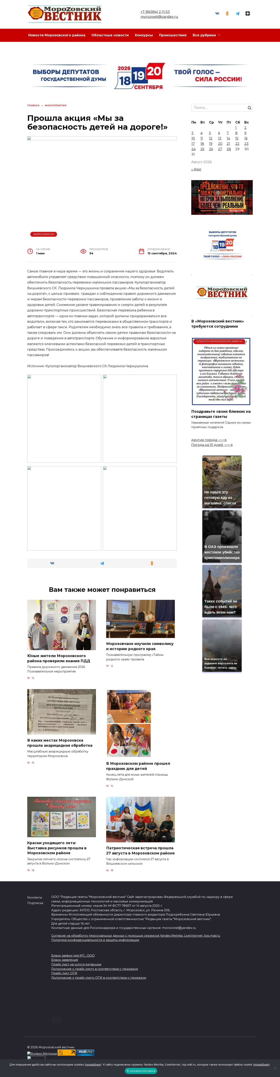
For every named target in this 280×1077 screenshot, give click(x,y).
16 (245, 138)
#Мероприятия (44, 234)
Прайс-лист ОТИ (64, 973)
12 (210, 138)
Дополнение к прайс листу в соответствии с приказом (94, 969)
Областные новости (110, 35)
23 (246, 144)
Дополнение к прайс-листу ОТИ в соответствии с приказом (98, 978)
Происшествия (173, 35)
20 (220, 144)
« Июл (196, 169)
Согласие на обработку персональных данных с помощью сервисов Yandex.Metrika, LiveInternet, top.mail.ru (135, 936)
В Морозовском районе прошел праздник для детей (138, 766)
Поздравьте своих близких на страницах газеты (221, 414)
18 (202, 144)
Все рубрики (204, 35)
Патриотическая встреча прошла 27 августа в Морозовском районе (140, 850)
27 (220, 149)
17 (193, 144)
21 (228, 144)
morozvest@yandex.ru (159, 17)
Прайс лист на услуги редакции (76, 964)
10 (193, 138)
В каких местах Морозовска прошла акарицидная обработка (59, 743)
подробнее (93, 1064)
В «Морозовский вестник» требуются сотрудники (217, 323)
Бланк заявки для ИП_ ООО (73, 955)
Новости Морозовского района (56, 35)
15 (236, 138)
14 (228, 138)
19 (210, 144)
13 (219, 138)
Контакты (34, 897)
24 (193, 149)
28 (229, 149)
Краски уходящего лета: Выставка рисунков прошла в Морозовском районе (57, 848)
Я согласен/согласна (141, 1070)
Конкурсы (144, 35)
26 (211, 149)
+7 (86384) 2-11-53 (155, 12)
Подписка (35, 903)
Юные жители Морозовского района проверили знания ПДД (58, 658)
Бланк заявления (64, 960)
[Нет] (275, 1068)
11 (201, 138)
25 (202, 149)
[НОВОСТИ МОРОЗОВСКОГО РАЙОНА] (221, 403)
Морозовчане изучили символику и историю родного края (140, 646)
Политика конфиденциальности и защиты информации (95, 940)
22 (237, 144)
